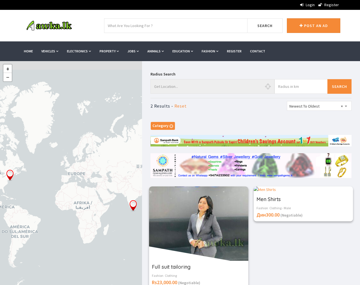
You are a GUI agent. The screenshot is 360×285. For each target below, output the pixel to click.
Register (331, 4)
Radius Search (163, 74)
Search (265, 25)
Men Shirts (268, 199)
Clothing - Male (280, 208)
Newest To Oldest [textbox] (316, 106)
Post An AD (315, 25)
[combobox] (319, 106)
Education (181, 51)
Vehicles (48, 51)
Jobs (131, 51)
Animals (154, 51)
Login (310, 4)
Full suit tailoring (171, 267)
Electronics (77, 51)
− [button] (7, 77)
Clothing (171, 275)
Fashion (209, 51)
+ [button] (7, 69)
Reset (180, 106)
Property (108, 51)
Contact (257, 51)
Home (28, 51)
